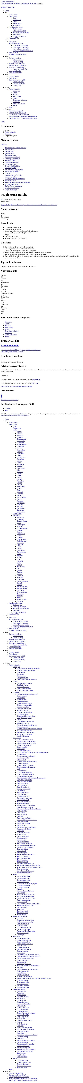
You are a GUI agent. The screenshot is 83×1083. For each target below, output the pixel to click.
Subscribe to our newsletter (9, 400)
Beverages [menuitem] (16, 91)
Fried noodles (21, 794)
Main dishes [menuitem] (17, 96)
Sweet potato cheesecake (25, 1051)
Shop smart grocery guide (17, 656)
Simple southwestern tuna (25, 905)
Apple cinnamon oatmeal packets (15, 148)
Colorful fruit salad (23, 1007)
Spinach (19, 583)
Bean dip (20, 918)
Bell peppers (21, 525)
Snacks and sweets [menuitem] (19, 103)
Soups (7, 336)
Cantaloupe (20, 446)
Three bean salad (22, 913)
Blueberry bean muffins (12, 159)
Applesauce (20, 998)
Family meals (13, 422)
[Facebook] (41, 398)
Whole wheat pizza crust (25, 690)
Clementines (21, 450)
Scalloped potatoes (23, 980)
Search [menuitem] (11, 107)
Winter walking (18, 637)
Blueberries (20, 443)
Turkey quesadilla (22, 862)
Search (40, 3)
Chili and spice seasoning (25, 922)
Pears (18, 490)
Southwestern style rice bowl (26, 845)
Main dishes (9, 327)
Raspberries (20, 503)
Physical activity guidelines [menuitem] (17, 65)
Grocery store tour (19, 659)
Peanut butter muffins (24, 689)
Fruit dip (19, 1022)
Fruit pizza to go (22, 1024)
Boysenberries (21, 444)
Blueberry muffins (10, 160)
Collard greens (21, 541)
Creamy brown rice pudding (26, 1013)
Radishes (20, 577)
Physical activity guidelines (17, 641)
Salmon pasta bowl (23, 836)
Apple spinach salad (23, 878)
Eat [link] (6, 12)
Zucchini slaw (21, 914)
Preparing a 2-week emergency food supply (23, 1080)
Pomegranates (21, 497)
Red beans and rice (23, 971)
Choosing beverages (19, 607)
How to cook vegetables (20, 623)
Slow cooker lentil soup (24, 843)
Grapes (19, 461)
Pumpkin (20, 501)
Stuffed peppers (22, 853)
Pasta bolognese (22, 811)
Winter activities (18, 636)
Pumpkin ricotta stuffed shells (26, 827)
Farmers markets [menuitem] (14, 76)
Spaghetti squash (22, 581)
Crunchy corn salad (23, 887)
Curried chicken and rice (25, 776)
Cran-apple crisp (22, 1011)
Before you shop (18, 658)
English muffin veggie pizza (14, 169)
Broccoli (19, 526)
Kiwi (18, 470)
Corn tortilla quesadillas (24, 772)
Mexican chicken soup (24, 1066)
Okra (18, 568)
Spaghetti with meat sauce (25, 847)
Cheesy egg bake (10, 168)
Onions (19, 570)
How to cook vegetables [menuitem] (20, 47)
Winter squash (21, 599)
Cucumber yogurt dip (24, 927)
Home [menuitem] (7, 11)
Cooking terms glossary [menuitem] (20, 45)
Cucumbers (20, 543)
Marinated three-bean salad (25, 896)
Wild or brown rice (23, 987)
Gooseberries (21, 457)
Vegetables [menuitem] (16, 25)
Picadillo (20, 816)
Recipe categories (10, 132)
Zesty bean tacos (22, 869)
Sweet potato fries (22, 984)
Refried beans (21, 973)
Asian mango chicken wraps (26, 741)
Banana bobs (9, 151)
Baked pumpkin (22, 747)
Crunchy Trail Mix (23, 1015)
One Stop (8, 408)
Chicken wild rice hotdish (25, 765)
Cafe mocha (21, 672)
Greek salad (21, 893)
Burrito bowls (21, 754)
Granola (7, 173)
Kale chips (20, 1033)
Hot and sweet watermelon (25, 1029)
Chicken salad (21, 760)
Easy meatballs (22, 785)
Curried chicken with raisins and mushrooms (31, 778)
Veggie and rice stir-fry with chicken (28, 865)
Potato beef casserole (23, 823)
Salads (7, 329)
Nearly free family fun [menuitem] (20, 69)
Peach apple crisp (22, 1037)
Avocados (20, 435)
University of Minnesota (20, 414)
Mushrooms (21, 566)
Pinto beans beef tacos (24, 818)
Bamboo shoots (22, 521)
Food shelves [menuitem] (13, 78)
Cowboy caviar (22, 925)
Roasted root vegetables (24, 976)
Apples (19, 432)
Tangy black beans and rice (25, 854)
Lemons (19, 473)
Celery (19, 535)
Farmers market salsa (23, 929)
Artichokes (20, 517)
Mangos (19, 479)
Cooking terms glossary (20, 621)
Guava (19, 463)
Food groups (13, 424)
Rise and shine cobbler (12, 184)
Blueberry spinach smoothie (26, 670)
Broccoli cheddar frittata (12, 166)
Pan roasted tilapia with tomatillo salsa (29, 809)
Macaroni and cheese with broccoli (28, 965)
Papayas (19, 484)
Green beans (21, 550)
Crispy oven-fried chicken (25, 774)
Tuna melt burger (22, 856)
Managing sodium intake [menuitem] (21, 32)
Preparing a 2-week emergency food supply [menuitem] (23, 118)
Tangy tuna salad (22, 911)
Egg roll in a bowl (23, 787)
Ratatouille (20, 831)
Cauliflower (21, 534)
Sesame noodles (22, 838)
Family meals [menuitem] (13, 14)
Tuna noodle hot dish (23, 858)
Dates (19, 455)
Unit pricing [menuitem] (17, 85)
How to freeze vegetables (21, 625)
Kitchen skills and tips (16, 619)
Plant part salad (22, 902)
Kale (18, 559)
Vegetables (16, 515)
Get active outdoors (15, 634)
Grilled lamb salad (23, 800)
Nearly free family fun (20, 645)
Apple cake (20, 993)
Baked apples (21, 1000)
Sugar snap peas (22, 586)
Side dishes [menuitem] (16, 102)
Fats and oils (17, 428)
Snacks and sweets (11, 334)
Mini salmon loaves (23, 803)
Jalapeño (20, 555)
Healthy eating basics (15, 603)
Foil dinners (21, 791)
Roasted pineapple (23, 975)
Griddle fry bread (22, 685)
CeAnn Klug (36, 380)
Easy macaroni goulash (24, 781)
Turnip (19, 597)
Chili (18, 769)
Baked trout (20, 749)
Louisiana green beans (24, 964)
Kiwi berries (21, 468)
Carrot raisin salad (23, 882)
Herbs (19, 554)
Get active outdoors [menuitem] (15, 58)
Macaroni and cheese (23, 801)
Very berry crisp (22, 1057)
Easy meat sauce (22, 783)
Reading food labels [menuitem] (19, 36)
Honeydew (20, 464)
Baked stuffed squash (24, 940)
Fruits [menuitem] (15, 21)
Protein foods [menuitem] (17, 23)
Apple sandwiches (23, 996)
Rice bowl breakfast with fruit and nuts (17, 182)
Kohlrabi (20, 561)
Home (7, 419)
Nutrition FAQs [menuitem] (14, 38)
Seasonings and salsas (20, 916)
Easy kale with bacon (24, 949)
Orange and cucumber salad (26, 898)
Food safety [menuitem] (12, 42)
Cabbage (20, 530)
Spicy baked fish (22, 849)
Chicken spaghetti (22, 763)
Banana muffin (9, 153)
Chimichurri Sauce (23, 924)
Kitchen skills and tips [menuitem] (16, 43)
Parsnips (19, 572)
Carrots (19, 532)
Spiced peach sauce (23, 1046)
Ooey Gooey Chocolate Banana (27, 1035)
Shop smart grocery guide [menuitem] (17, 80)
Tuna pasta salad (22, 860)
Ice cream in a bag (23, 1031)
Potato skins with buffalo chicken (27, 969)
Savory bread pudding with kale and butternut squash (34, 978)
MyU (6, 410)
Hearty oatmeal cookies (24, 1027)
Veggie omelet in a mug (12, 188)
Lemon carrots (21, 962)
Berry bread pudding (23, 1004)
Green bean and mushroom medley (28, 955)
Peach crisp (20, 1038)
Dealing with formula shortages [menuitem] (19, 114)
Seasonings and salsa (11, 331)
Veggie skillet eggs (11, 190)
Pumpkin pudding (22, 1042)
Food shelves (13, 654)
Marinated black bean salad (25, 894)
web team (34, 383)
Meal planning (13, 628)
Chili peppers (21, 539)
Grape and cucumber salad (25, 891)
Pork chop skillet (22, 822)
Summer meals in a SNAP (17, 1075)
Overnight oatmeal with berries (15, 179)
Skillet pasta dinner (23, 842)
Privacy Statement (6, 415)
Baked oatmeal (9, 149)
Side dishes (8, 333)
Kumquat (20, 472)
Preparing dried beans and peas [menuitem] (23, 51)
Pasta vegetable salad (23, 900)
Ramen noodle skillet (23, 829)
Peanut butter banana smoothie (27, 679)
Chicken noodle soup (24, 1062)
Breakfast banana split (12, 162)
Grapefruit (20, 459)
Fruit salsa (20, 1026)
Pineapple (20, 492)
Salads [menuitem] (15, 98)
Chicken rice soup (23, 1064)
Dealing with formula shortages (19, 1077)
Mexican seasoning (23, 933)
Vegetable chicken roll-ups (25, 863)
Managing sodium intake (21, 608)
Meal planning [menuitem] (13, 52)
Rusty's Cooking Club (16, 1073)
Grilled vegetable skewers (25, 958)
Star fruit (20, 506)
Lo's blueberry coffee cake (13, 175)
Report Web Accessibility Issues (20, 415)
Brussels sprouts (22, 528)
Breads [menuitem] (15, 93)
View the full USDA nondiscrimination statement (16, 386)
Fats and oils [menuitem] (17, 20)
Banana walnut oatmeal (12, 157)
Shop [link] (6, 74)
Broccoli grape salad (23, 880)
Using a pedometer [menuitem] (15, 71)
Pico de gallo (21, 935)
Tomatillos (20, 594)
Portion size (16, 610)
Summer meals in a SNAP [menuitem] (17, 113)
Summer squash (22, 588)
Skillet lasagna (21, 840)
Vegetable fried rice (23, 986)
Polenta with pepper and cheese (27, 820)
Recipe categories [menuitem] (14, 89)
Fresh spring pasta (23, 792)
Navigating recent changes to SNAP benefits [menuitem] (23, 116)
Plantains (20, 494)
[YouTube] (41, 394)
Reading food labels (19, 612)
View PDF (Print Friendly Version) (12, 351)
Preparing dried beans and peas (23, 627)
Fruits (15, 430)
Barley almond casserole (25, 944)
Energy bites (21, 1018)
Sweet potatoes (22, 592)
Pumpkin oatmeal (10, 180)
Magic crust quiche (11, 177)
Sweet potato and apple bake (26, 1049)
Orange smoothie (22, 678)
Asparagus (20, 519)
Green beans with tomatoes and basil (28, 956)
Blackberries (21, 441)
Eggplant (20, 545)
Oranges (19, 483)
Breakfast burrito (10, 164)
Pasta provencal (22, 814)
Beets (19, 523)
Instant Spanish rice (23, 960)
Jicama (19, 557)
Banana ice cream (22, 1002)
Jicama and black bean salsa (26, 931)
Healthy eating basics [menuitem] (15, 27)
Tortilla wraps (21, 1053)
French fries (21, 953)
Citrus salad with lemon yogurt (27, 883)
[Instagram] (41, 396)
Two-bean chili (22, 1068)
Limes (19, 475)
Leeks (19, 563)
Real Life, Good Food (8, 7)
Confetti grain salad (23, 947)
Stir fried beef (21, 851)
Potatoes (19, 574)
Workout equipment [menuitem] (15, 72)
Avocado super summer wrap (26, 743)
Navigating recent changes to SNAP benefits (23, 1078)
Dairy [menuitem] (15, 18)
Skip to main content (7, 2)
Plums (19, 495)
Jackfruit (19, 466)
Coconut (19, 452)
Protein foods (17, 514)
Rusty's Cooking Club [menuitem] (16, 111)
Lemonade (20, 674)
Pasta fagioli (21, 812)
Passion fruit (21, 486)
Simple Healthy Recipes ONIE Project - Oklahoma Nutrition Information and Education (29, 205)
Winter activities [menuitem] (18, 60)
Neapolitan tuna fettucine (25, 807)
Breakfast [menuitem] (16, 94)
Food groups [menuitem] (13, 16)
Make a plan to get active (17, 639)
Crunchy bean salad (23, 885)
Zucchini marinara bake (24, 873)
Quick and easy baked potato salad (28, 904)
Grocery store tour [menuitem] (19, 83)
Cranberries (20, 453)
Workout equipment (15, 648)
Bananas (19, 437)
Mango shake (21, 676)
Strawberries (21, 508)
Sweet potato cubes (23, 982)
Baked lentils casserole (24, 745)
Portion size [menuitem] (16, 34)
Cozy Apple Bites (22, 1009)
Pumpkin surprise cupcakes (25, 1044)
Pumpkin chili (21, 825)
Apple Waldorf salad (23, 876)
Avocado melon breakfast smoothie (28, 668)
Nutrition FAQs (14, 614)
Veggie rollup (21, 1055)
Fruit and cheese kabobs (24, 1020)
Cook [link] (6, 40)
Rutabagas (20, 579)
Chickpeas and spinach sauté (26, 767)
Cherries (19, 448)
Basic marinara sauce (23, 750)
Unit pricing (17, 661)
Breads (7, 324)
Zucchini (20, 601)
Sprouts (19, 585)
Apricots (19, 433)
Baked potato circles (23, 938)
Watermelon (21, 512)
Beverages (8, 322)
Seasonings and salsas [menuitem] (20, 100)
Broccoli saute (21, 945)
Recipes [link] (7, 87)
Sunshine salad (22, 907)
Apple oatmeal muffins (24, 683)
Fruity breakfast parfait (12, 171)
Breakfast (8, 134)
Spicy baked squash (23, 1047)
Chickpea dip (21, 1006)
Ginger (19, 548)
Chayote (19, 537)
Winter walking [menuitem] (18, 62)
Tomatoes (20, 596)
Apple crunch (21, 995)
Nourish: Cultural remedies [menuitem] (17, 54)
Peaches (19, 488)
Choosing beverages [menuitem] (19, 31)
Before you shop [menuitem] (18, 82)
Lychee (19, 477)
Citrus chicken (21, 771)
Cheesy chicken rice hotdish (26, 756)
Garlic (19, 546)
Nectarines (20, 481)
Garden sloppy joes (23, 796)
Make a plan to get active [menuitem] (17, 63)
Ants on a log (21, 991)
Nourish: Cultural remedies (17, 630)
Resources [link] (8, 109)
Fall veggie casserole (23, 789)
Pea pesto (20, 967)
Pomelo (19, 499)
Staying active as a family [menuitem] (17, 67)
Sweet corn (20, 590)
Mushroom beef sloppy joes (26, 805)
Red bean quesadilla (23, 832)
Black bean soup (22, 1060)
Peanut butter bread (23, 687)
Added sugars (17, 605)
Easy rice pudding (23, 1017)
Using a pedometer (15, 647)
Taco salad (20, 909)
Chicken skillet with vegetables (27, 761)
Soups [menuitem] (15, 105)
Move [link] (7, 56)
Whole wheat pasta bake (25, 740)
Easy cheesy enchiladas (24, 780)
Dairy (15, 426)
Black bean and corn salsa (25, 920)
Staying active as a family (17, 643)
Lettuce (19, 565)
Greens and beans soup (24, 798)
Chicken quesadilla (23, 758)
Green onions (21, 552)
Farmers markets (14, 652)
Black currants (21, 439)
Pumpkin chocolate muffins (26, 1040)
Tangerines (20, 510)
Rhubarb (20, 504)
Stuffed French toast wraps (13, 186)
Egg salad (20, 889)
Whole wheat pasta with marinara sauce (29, 867)
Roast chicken (21, 834)
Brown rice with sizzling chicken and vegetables (32, 752)
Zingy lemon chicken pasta (25, 871)
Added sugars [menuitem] (17, 29)
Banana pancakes (10, 155)
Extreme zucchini (22, 951)
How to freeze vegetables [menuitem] (21, 49)
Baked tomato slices (23, 942)
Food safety (12, 617)
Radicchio (20, 576)
